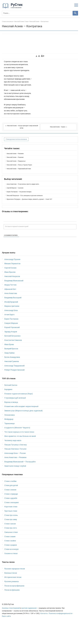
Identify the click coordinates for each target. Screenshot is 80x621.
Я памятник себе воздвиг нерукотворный (21, 406)
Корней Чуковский (12, 327)
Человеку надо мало (12, 440)
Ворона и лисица (11, 402)
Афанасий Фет (10, 289)
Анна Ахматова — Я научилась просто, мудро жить (23, 184)
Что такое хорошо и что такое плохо (19, 432)
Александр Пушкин (12, 259)
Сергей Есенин (10, 268)
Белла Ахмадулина (12, 357)
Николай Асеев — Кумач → (58, 127)
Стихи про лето (10, 528)
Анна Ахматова (10, 293)
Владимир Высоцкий (12, 298)
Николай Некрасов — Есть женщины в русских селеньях (25, 195)
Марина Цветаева (11, 306)
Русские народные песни (14, 569)
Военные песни (10, 573)
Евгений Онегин (10, 385)
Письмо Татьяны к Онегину (15, 445)
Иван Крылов (9, 272)
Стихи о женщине (11, 502)
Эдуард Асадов (10, 332)
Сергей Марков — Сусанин (15, 188)
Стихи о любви (10, 481)
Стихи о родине (10, 545)
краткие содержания (29, 608)
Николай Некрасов (12, 276)
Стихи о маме (10, 536)
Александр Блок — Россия (15, 453)
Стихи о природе (11, 494)
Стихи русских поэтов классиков (16, 139)
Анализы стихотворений (11, 608)
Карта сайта (6, 616)
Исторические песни (12, 577)
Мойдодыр (8, 419)
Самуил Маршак (11, 323)
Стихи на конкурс (11, 549)
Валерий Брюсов (11, 349)
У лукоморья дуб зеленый (15, 398)
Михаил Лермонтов (12, 264)
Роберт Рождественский (14, 370)
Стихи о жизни (10, 490)
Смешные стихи (11, 532)
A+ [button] (42, 56)
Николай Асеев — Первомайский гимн (19, 168)
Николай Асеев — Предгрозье (16, 161)
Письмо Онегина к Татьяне (15, 449)
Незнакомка (9, 415)
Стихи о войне (10, 541)
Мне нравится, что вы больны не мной (20, 436)
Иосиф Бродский (11, 302)
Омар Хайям (9, 353)
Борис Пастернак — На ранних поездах (19, 191)
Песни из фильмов (12, 590)
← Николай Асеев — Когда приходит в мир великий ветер (21, 127)
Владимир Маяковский (13, 281)
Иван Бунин (9, 344)
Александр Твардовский (14, 366)
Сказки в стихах (11, 553)
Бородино (8, 389)
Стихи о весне (10, 524)
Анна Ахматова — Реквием (15, 457)
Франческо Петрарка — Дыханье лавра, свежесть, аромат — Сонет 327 (29, 199)
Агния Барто (9, 315)
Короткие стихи (10, 507)
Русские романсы (11, 581)
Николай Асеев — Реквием (15, 153)
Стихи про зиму (10, 519)
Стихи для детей (11, 485)
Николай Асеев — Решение (15, 157)
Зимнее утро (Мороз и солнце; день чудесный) (23, 411)
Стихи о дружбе (10, 498)
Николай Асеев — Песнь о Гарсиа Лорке (19, 165)
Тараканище (9, 423)
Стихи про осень (11, 515)
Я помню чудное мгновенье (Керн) (18, 394)
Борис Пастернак (11, 319)
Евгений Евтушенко (12, 336)
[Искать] (75, 13)
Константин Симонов (13, 340)
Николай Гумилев (11, 361)
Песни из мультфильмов (14, 586)
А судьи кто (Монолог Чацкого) (17, 428)
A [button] (36, 56)
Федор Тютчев (10, 285)
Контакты (44, 613)
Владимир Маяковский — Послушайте (20, 462)
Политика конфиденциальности (60, 613)
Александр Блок (11, 310)
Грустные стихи (10, 511)
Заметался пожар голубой (15, 466)
